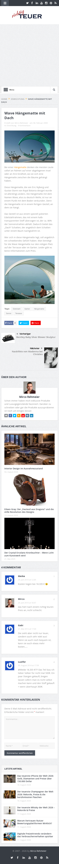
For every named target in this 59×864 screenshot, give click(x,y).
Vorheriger (25, 333)
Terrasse (18, 313)
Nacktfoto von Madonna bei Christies (27, 353)
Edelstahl (16, 309)
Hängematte (20, 167)
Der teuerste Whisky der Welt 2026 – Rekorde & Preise (36, 809)
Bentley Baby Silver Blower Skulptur (36, 337)
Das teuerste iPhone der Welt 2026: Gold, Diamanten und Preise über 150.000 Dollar (35, 778)
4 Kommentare (24, 125)
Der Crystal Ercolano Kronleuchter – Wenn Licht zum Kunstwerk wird (29, 554)
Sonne (8, 313)
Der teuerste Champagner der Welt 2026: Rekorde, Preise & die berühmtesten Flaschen (35, 794)
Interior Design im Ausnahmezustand (23, 468)
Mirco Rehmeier (21, 123)
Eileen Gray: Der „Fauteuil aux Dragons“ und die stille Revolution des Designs (29, 510)
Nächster (34, 348)
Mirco (21, 599)
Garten (27, 309)
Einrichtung (11, 125)
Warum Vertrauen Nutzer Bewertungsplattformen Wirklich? (34, 822)
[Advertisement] (29, 55)
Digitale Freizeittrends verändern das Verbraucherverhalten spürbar (35, 835)
